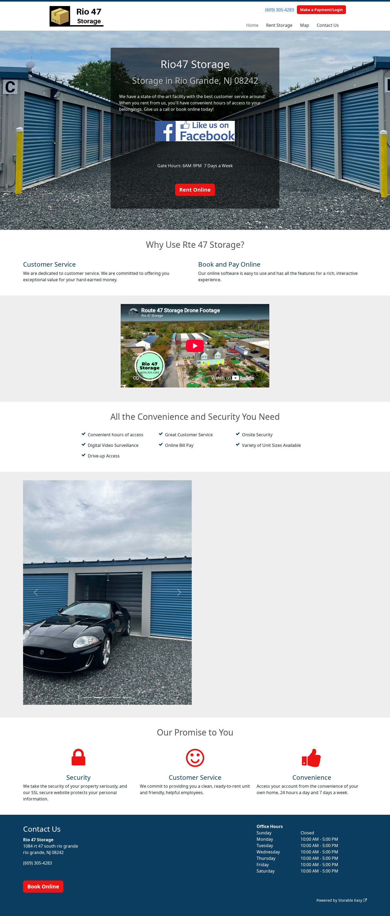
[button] (35, 592)
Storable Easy (350, 900)
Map (304, 25)
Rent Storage (279, 25)
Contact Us (328, 25)
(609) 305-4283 (279, 10)
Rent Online (195, 189)
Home (252, 25)
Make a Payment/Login (321, 9)
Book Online (43, 886)
